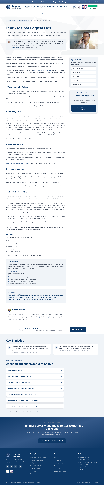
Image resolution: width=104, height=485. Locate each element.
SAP (20, 466)
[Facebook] (11, 466)
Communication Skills (36, 465)
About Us (14, 2)
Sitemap (96, 482)
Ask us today (35, 411)
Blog (54, 2)
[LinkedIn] (7, 466)
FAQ (59, 2)
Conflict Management (36, 463)
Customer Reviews (59, 463)
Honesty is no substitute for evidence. (17, 163)
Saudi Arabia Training (60, 471)
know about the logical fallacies (42, 70)
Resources (35, 2)
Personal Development (36, 460)
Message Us (65, 2)
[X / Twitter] (15, 466)
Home (8, 2)
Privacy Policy (88, 482)
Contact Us (57, 468)
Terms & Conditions (79, 482)
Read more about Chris (45, 317)
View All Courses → (35, 474)
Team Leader (33, 471)
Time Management (35, 468)
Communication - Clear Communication (25, 13)
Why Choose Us (58, 460)
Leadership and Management (38, 457)
